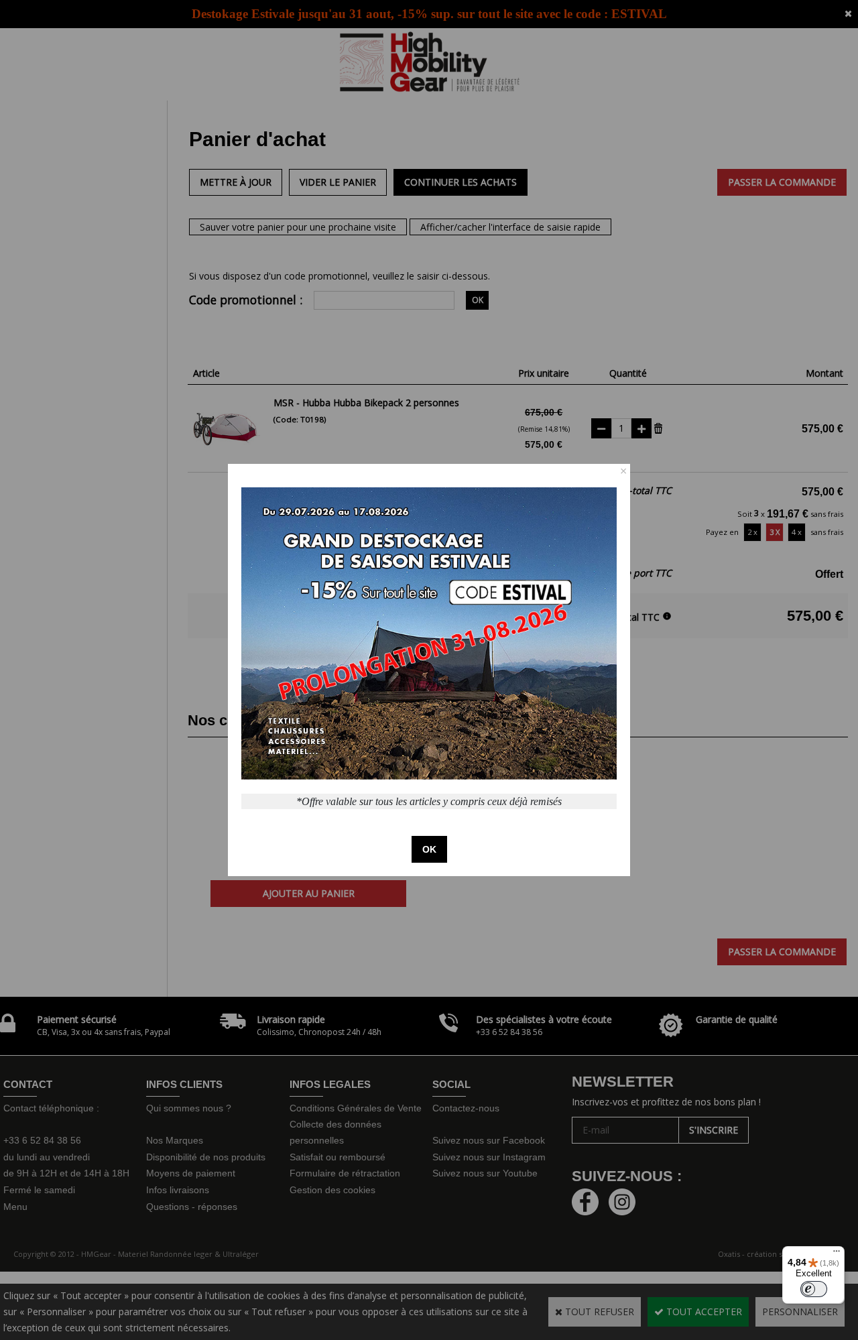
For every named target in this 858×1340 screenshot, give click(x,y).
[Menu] (837, 1254)
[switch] (813, 1289)
